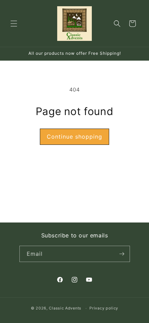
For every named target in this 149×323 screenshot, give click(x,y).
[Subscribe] (122, 254)
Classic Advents (65, 308)
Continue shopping (74, 136)
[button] (13, 23)
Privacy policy (103, 308)
